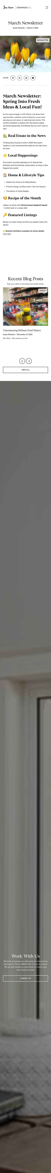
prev (22, 361)
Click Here (7, 234)
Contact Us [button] (25, 978)
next (29, 361)
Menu (46, 7)
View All (25, 370)
